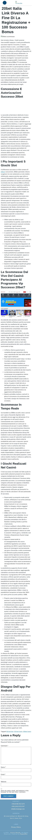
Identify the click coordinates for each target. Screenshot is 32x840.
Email (3, 774)
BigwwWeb (23, 834)
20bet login (27, 731)
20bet (3, 172)
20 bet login (18, 731)
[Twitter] (17, 837)
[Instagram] (24, 837)
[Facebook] (11, 837)
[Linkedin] (20, 837)
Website (3, 781)
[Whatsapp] (14, 837)
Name (3, 767)
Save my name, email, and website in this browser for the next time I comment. (15, 791)
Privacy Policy (16, 827)
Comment (4, 745)
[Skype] (8, 837)
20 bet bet (9, 731)
